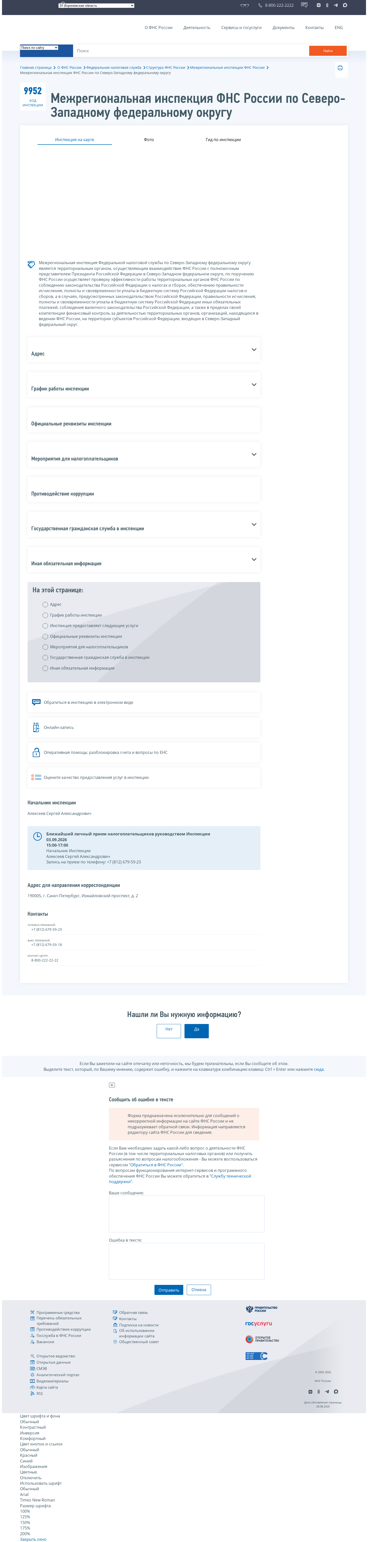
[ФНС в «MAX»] (344, 5)
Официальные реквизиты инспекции (86, 636)
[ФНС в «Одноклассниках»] (327, 5)
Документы (283, 27)
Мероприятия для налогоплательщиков (89, 647)
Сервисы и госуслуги (241, 27)
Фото (149, 139)
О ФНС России (158, 27)
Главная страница (36, 67)
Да (196, 1029)
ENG (339, 27)
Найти (327, 51)
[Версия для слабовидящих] (246, 5)
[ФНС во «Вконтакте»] (318, 5)
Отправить (168, 1290)
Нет (168, 1029)
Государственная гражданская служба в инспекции (99, 657)
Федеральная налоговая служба (113, 67)
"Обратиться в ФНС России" (156, 1165)
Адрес (56, 604)
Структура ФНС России (165, 67)
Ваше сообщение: (126, 1193)
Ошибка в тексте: (125, 1240)
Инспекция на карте (74, 139)
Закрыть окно (33, 1539)
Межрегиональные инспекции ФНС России (227, 67)
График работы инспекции (76, 615)
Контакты (314, 27)
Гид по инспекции (223, 139)
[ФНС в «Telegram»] (335, 5)
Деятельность (196, 27)
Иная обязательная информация (82, 668)
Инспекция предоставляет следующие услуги (94, 625)
